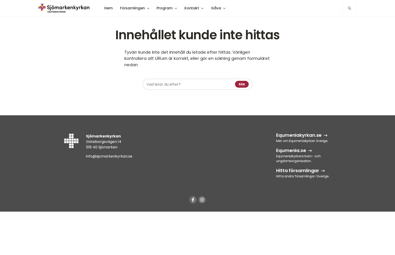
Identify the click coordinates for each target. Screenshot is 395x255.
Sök (242, 84)
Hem (108, 8)
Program (164, 8)
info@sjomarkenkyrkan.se (109, 156)
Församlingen (132, 8)
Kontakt (191, 8)
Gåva (216, 8)
